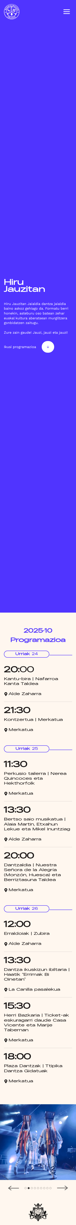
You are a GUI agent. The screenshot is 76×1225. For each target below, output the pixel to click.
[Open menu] (66, 11)
